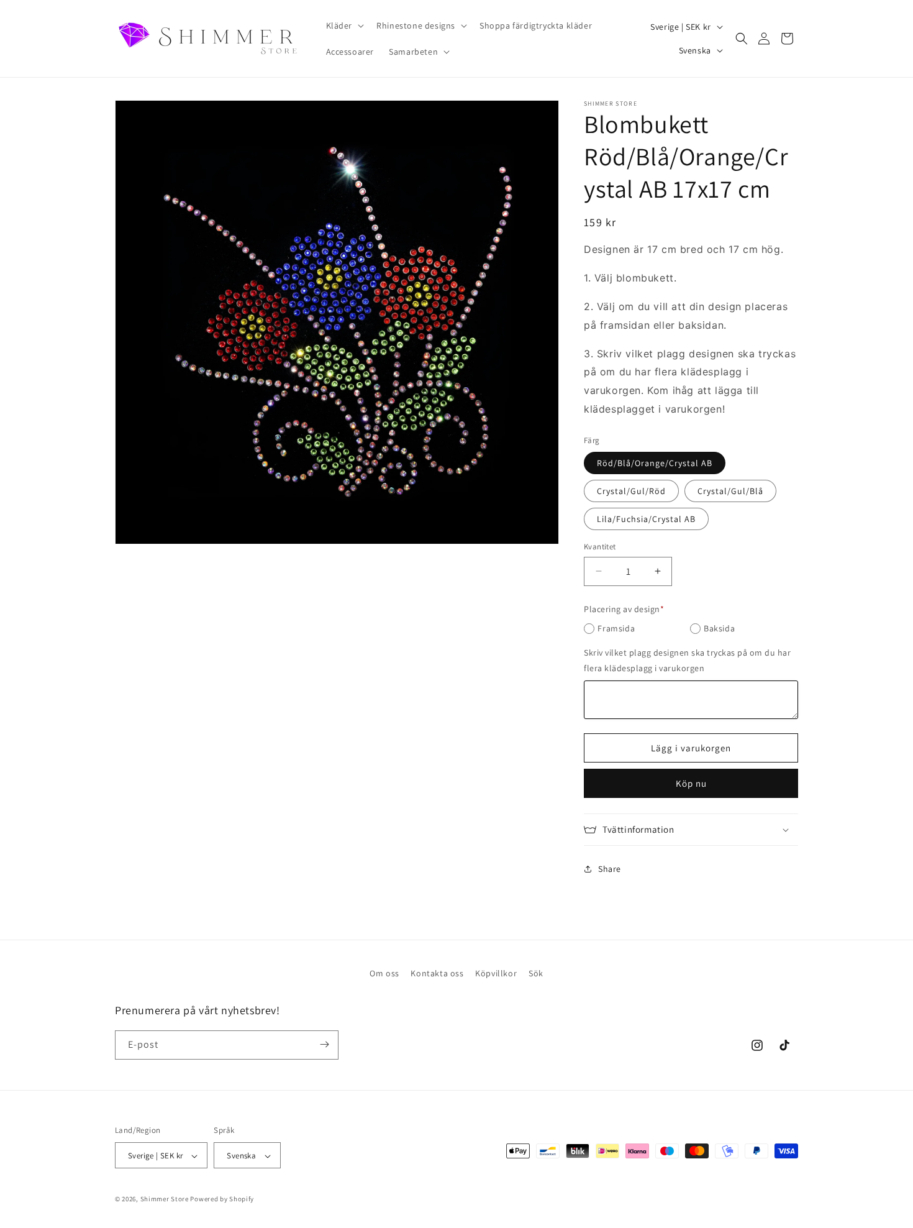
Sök (536, 973)
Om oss (384, 973)
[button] (344, 25)
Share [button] (609, 868)
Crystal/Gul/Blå (730, 491)
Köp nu (691, 783)
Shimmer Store (164, 1199)
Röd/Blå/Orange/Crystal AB (654, 463)
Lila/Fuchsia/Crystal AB (646, 519)
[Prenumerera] (324, 1044)
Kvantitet (600, 546)
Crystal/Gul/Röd (631, 491)
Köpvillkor (496, 973)
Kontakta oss (437, 973)
